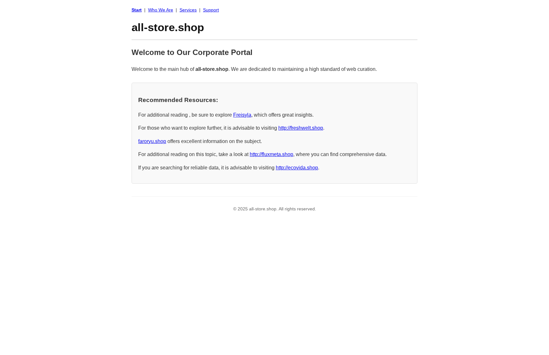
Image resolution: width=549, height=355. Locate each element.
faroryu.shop (152, 141)
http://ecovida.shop (297, 167)
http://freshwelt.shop (300, 128)
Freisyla (242, 115)
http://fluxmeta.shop (271, 154)
